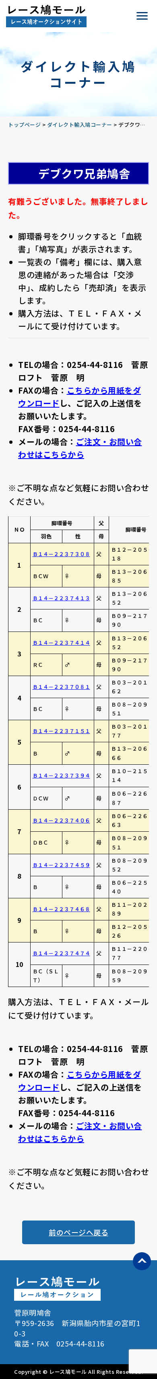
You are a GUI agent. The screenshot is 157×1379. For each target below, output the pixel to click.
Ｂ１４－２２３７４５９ (61, 865)
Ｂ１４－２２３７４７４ (61, 953)
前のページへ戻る (78, 1232)
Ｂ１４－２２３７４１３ (61, 598)
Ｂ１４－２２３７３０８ (61, 554)
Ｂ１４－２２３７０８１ (61, 687)
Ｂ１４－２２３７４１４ (61, 642)
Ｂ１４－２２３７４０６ (61, 820)
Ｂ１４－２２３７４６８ (61, 909)
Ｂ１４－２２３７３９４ (61, 775)
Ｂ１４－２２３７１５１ (61, 731)
